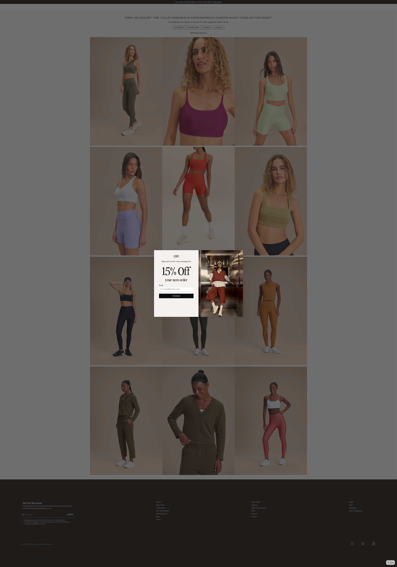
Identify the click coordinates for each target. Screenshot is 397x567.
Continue (176, 296)
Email (161, 285)
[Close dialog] (238, 254)
